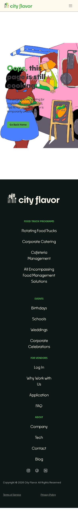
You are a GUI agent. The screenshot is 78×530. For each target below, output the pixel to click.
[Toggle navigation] (70, 6)
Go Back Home (18, 124)
